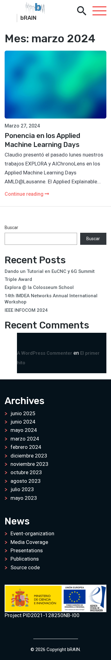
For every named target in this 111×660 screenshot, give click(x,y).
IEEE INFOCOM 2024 (26, 310)
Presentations (26, 550)
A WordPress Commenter (44, 353)
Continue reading (25, 194)
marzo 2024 (24, 439)
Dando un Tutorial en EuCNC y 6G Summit (50, 271)
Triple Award (18, 279)
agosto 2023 (25, 481)
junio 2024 (22, 422)
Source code (25, 567)
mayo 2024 (23, 430)
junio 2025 (22, 413)
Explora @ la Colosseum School (39, 287)
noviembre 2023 (29, 464)
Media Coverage (29, 542)
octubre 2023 (26, 472)
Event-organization (32, 533)
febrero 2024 (25, 447)
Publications (24, 559)
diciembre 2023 (28, 456)
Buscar (11, 227)
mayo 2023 (23, 498)
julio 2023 (22, 489)
